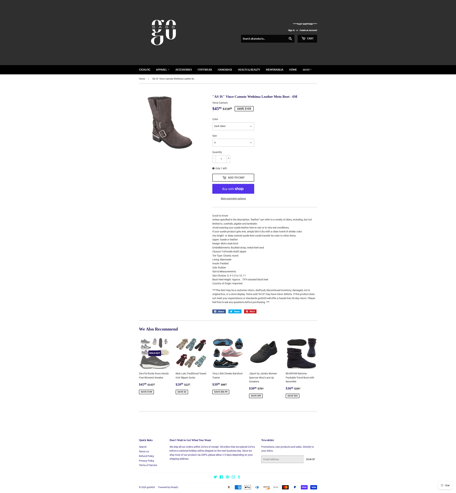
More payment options (233, 198)
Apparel (161, 69)
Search (143, 446)
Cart (310, 38)
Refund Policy (146, 456)
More (306, 69)
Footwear (205, 69)
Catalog (144, 69)
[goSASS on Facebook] (221, 477)
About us (144, 451)
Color (215, 119)
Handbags (225, 69)
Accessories (183, 69)
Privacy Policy (146, 460)
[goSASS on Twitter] (215, 477)
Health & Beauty (249, 69)
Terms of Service (148, 465)
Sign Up (310, 459)
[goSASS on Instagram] (233, 477)
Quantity (217, 152)
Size (214, 135)
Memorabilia (274, 69)
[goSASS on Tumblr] (239, 477)
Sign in (291, 30)
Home (293, 69)
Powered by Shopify (168, 487)
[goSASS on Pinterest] (227, 477)
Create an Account (308, 30)
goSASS (151, 487)
